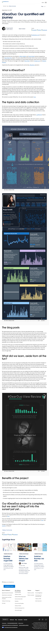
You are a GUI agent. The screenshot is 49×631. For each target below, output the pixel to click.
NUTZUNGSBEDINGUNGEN (12, 623)
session (4, 525)
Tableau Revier (18, 605)
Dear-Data (27, 61)
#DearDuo (32, 65)
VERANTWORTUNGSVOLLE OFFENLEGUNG (10, 625)
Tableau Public (18, 594)
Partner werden (31, 595)
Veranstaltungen (18, 610)
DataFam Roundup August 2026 (8, 558)
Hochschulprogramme (19, 608)
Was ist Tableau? (6, 590)
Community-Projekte (19, 603)
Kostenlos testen (9, 586)
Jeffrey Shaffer (22, 56)
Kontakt (3, 603)
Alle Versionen (38, 601)
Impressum (4, 623)
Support (37, 590)
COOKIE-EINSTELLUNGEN (23, 625)
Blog (7, 6)
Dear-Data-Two (8, 58)
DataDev (16, 601)
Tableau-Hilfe (38, 598)
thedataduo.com (35, 35)
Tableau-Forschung (6, 601)
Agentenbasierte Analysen (7, 592)
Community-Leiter (18, 598)
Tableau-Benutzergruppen (20, 596)
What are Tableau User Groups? (23, 558)
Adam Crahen (22, 28)
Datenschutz (20, 623)
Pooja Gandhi (9, 28)
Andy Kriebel (31, 56)
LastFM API (39, 114)
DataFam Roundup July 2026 (39, 558)
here (35, 97)
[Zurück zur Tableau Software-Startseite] (6, 1)
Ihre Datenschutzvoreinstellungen (11, 627)
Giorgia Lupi (37, 61)
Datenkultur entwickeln (7, 595)
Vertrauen (12, 619)
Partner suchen (31, 592)
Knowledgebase (38, 592)
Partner (29, 590)
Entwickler (20, 619)
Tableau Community (12, 6)
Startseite (4, 6)
